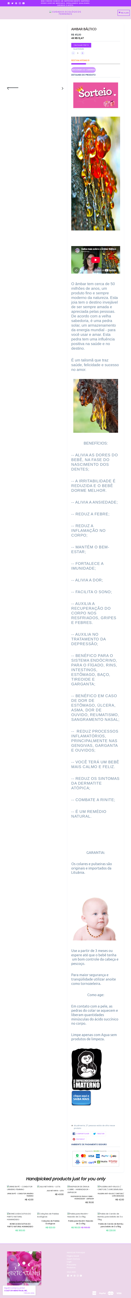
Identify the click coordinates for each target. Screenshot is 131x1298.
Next (126, 1197)
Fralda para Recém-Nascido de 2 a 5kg (80, 1222)
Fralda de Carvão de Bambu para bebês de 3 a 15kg (110, 1225)
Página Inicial (73, 1256)
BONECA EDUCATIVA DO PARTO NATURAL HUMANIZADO (20, 1225)
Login (69, 1261)
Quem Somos (73, 1259)
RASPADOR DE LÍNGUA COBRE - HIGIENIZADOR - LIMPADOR (82, 1197)
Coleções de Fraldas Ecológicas (50, 1222)
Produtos (71, 1267)
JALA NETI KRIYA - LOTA (55, 1191)
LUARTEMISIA (18, 1293)
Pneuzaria (71, 1264)
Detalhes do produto (83, 74)
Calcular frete (81, 45)
